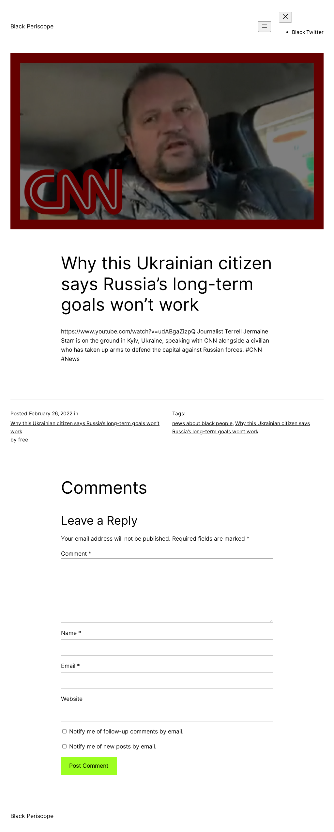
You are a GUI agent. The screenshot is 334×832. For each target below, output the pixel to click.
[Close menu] (285, 17)
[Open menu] (264, 26)
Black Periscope (31, 26)
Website (72, 698)
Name (71, 632)
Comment (76, 553)
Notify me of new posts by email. (113, 746)
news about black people (202, 423)
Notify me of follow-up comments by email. (126, 731)
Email (70, 665)
